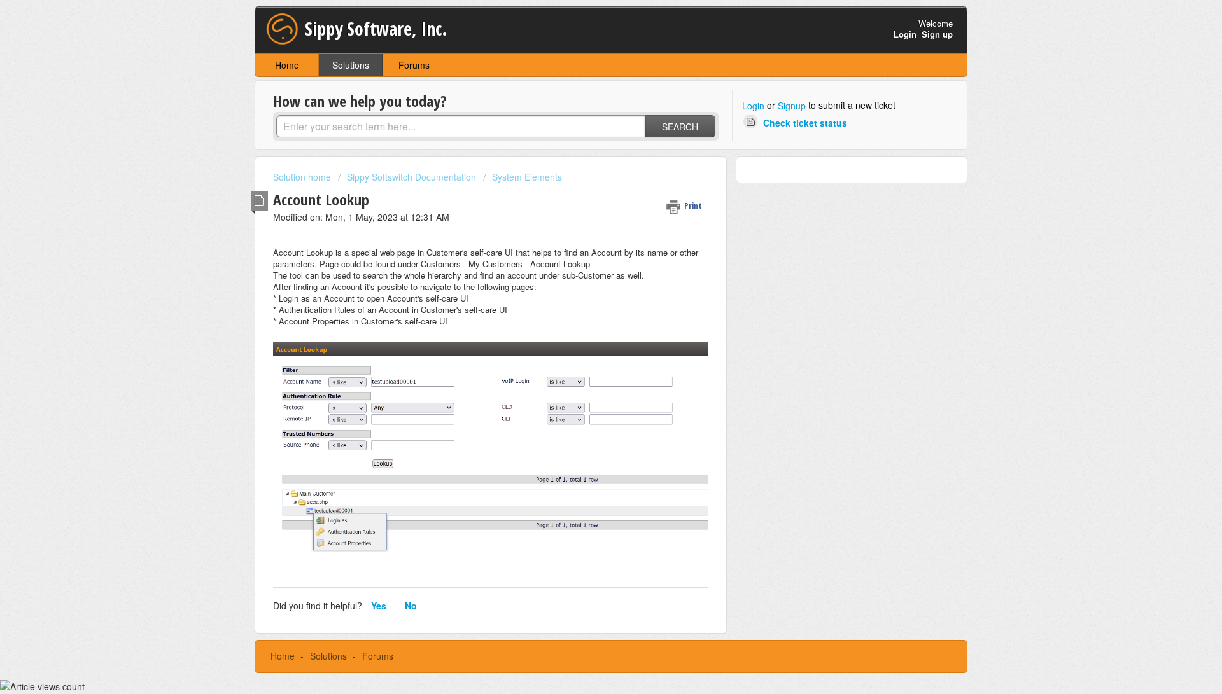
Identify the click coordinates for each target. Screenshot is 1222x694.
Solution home (303, 176)
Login (753, 105)
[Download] (587, 179)
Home (287, 65)
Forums (414, 65)
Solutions (350, 65)
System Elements (527, 176)
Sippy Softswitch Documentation (411, 176)
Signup (792, 105)
